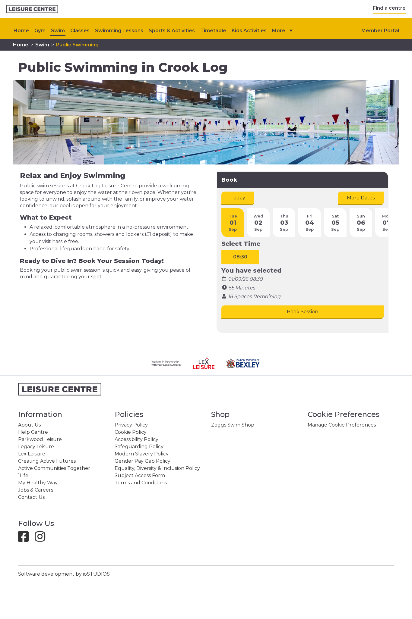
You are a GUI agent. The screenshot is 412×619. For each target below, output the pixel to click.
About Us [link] (29, 425)
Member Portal (380, 30)
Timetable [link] (213, 30)
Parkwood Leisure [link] (40, 439)
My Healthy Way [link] (38, 483)
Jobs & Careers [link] (35, 490)
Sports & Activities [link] (172, 30)
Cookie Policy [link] (131, 432)
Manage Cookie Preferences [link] (342, 425)
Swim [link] (58, 30)
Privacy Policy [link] (131, 425)
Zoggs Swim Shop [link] (232, 425)
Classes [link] (80, 30)
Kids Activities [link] (249, 30)
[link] (32, 9)
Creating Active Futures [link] (47, 461)
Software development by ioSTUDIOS (64, 574)
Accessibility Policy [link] (136, 439)
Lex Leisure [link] (31, 454)
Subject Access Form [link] (140, 475)
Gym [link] (40, 30)
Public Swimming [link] (77, 45)
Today (237, 198)
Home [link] (20, 45)
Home (21, 30)
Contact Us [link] (31, 497)
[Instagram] (42, 539)
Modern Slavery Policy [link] (142, 454)
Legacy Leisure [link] (36, 446)
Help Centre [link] (33, 432)
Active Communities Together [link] (54, 468)
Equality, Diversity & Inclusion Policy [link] (157, 468)
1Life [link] (23, 475)
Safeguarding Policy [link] (139, 446)
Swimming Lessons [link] (119, 30)
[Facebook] (25, 539)
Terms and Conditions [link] (141, 483)
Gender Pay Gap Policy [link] (142, 461)
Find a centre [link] (389, 8)
